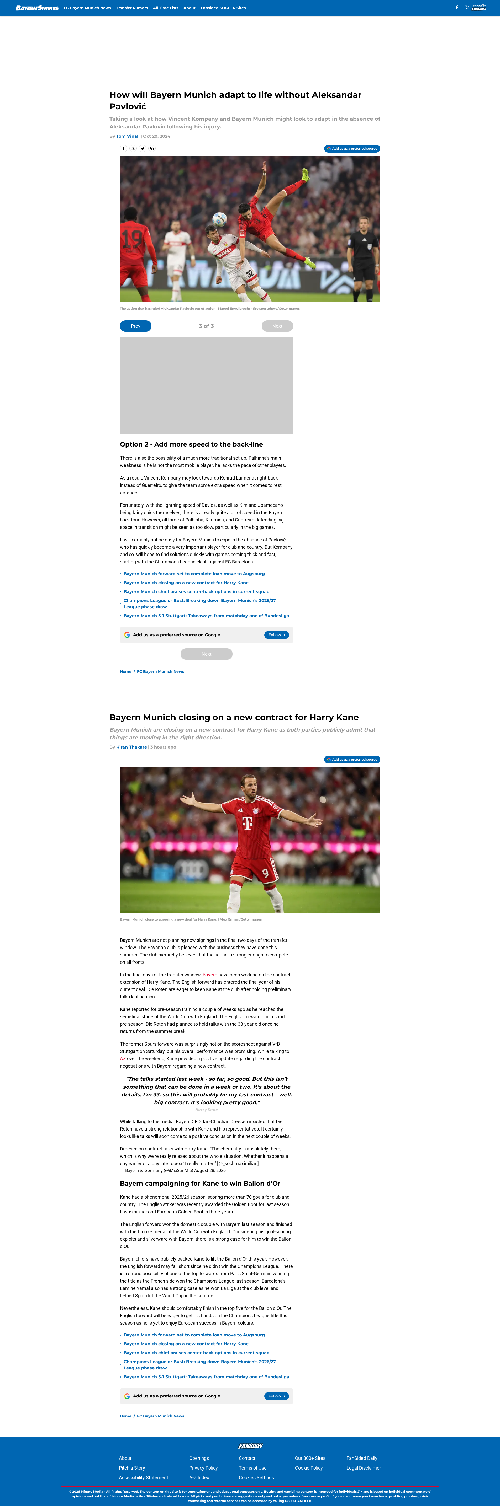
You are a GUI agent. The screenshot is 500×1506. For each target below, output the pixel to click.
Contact (247, 1458)
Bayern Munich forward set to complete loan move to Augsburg (194, 573)
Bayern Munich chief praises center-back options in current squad (197, 591)
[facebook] (457, 7)
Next (277, 326)
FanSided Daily (361, 1458)
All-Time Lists (165, 8)
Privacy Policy (203, 1468)
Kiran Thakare (131, 747)
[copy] (152, 148)
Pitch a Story (132, 1468)
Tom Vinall (128, 136)
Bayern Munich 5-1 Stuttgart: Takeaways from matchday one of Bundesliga (206, 615)
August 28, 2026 (210, 1170)
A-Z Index (199, 1477)
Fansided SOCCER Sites (223, 8)
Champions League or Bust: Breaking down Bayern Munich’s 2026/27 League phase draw (200, 603)
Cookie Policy (309, 1468)
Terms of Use (253, 1468)
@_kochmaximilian (237, 1163)
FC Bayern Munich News (87, 8)
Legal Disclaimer (363, 1468)
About (189, 8)
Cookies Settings (256, 1477)
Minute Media (92, 1491)
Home (125, 671)
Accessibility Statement (143, 1477)
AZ (123, 1058)
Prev (135, 326)
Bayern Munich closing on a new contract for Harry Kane (186, 582)
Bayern (210, 974)
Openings (199, 1458)
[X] (467, 7)
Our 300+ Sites (310, 1458)
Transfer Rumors (132, 8)
